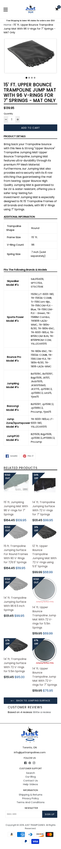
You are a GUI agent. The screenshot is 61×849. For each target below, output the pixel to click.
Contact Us (30, 780)
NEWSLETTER (31, 808)
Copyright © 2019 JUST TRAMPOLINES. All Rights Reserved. (31, 826)
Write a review (42, 712)
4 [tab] (34, 78)
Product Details (15, 136)
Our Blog (30, 776)
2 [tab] (29, 78)
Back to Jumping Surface (33, 700)
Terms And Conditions (31, 802)
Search (30, 773)
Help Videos (30, 784)
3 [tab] (32, 78)
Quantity (8, 113)
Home (7, 24)
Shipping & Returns (30, 794)
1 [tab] (26, 78)
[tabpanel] (30, 56)
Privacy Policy (30, 798)
